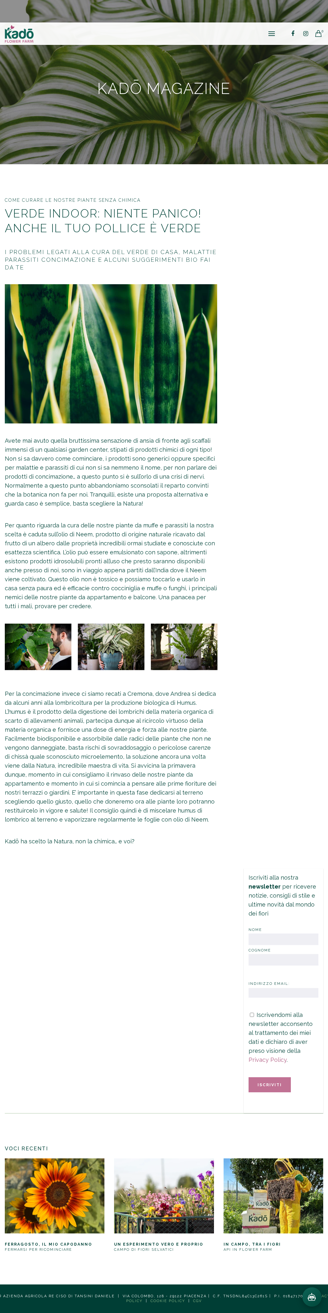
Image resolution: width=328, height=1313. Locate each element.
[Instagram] (305, 33)
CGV (197, 1301)
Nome (255, 930)
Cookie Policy (168, 1301)
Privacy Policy (268, 1059)
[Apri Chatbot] (312, 1297)
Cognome (260, 950)
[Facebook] (293, 33)
